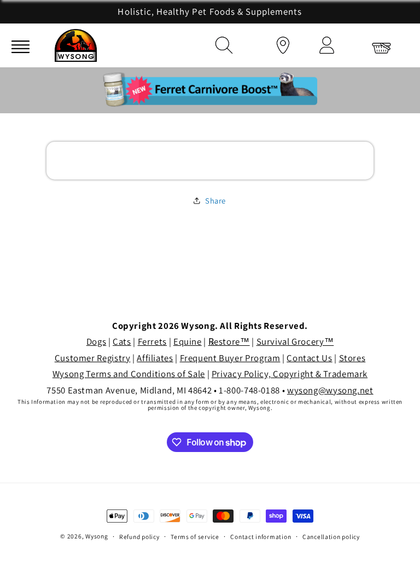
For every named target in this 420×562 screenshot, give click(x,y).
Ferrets (152, 341)
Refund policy (139, 536)
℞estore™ (229, 341)
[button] (221, 43)
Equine (187, 341)
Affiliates (155, 358)
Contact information (260, 536)
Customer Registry (93, 358)
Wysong (96, 536)
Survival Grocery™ (295, 341)
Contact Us (309, 358)
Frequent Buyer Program (230, 358)
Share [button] (215, 200)
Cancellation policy (331, 536)
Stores (352, 358)
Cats (122, 341)
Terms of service (195, 536)
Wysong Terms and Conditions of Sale (128, 374)
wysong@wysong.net (330, 390)
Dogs (96, 341)
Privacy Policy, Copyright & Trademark (290, 374)
